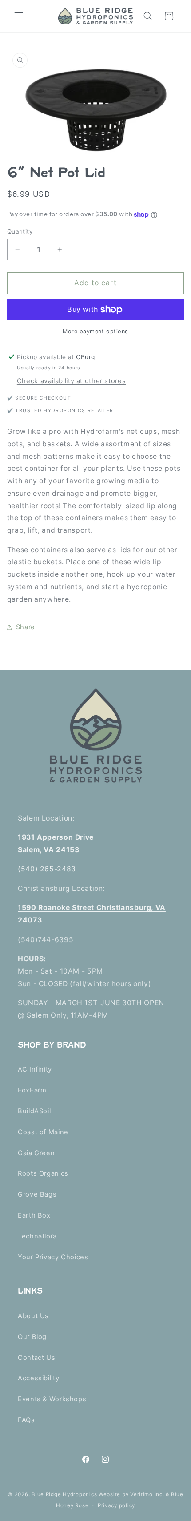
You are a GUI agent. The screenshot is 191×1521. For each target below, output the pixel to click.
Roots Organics (43, 1173)
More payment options (95, 331)
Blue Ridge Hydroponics (64, 1494)
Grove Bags (37, 1194)
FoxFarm (32, 1090)
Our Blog (32, 1337)
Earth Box (34, 1215)
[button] (18, 16)
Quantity (20, 231)
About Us (33, 1316)
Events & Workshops (52, 1399)
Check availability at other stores (71, 381)
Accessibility (38, 1378)
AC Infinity (35, 1069)
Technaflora (37, 1236)
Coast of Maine (43, 1132)
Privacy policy (116, 1505)
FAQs (26, 1420)
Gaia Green (36, 1153)
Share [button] (25, 627)
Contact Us (36, 1358)
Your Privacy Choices (53, 1257)
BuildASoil (34, 1111)
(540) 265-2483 (47, 869)
